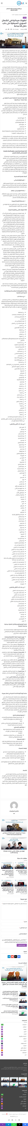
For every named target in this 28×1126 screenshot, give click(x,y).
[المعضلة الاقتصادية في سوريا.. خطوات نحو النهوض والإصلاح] (21, 865)
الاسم (25, 921)
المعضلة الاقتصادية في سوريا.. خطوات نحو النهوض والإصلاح (21, 871)
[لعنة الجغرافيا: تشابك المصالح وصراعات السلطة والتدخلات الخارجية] (23, 1013)
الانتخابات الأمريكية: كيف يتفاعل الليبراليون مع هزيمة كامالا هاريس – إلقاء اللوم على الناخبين (21, 890)
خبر (25, 1055)
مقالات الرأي (23, 1048)
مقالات (24, 1027)
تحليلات (24, 1038)
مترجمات (24, 1024)
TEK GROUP (12, 1116)
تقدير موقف (23, 1043)
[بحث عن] (26, 3)
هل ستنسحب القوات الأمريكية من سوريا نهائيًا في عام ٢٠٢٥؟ (10, 1005)
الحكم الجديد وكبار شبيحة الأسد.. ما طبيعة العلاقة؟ (10, 999)
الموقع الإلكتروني (23, 934)
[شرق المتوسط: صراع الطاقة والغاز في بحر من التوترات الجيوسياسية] (5, 1084)
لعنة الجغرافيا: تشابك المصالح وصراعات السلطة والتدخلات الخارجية (9, 1011)
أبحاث (13, 14)
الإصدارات (24, 1052)
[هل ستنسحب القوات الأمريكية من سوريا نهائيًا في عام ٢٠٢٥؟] (23, 1006)
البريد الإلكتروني (23, 928)
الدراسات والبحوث (18, 14)
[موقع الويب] (14, 813)
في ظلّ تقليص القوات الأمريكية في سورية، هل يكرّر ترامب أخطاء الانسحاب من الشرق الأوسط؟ (14, 984)
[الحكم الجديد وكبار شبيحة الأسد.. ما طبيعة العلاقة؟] (23, 1000)
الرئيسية (24, 14)
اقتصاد (24, 1045)
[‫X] (15, 956)
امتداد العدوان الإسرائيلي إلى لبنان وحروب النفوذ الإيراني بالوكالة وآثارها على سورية (7, 890)
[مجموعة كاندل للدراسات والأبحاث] (20, 3)
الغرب (25, 1031)
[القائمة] (2, 3)
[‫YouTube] (12, 956)
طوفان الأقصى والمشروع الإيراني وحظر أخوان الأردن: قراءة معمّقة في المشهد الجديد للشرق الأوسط (10, 992)
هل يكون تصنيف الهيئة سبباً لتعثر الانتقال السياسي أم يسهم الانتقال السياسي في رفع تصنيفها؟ (7, 873)
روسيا (25, 1029)
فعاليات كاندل (23, 1050)
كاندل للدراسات (22, 29)
